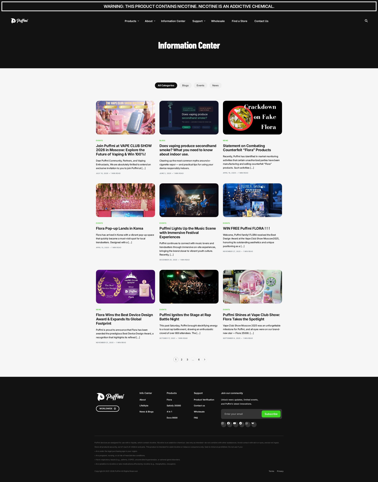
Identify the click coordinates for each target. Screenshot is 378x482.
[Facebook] (229, 424)
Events (200, 85)
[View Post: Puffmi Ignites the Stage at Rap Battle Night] (189, 287)
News (215, 85)
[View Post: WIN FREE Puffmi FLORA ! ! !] (252, 200)
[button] (107, 409)
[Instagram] (223, 424)
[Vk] (254, 424)
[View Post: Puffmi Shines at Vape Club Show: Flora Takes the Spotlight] (252, 287)
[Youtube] (235, 424)
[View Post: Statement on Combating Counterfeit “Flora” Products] (252, 117)
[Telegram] (242, 424)
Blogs (185, 85)
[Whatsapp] (248, 424)
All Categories (166, 85)
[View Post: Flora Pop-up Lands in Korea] (125, 200)
